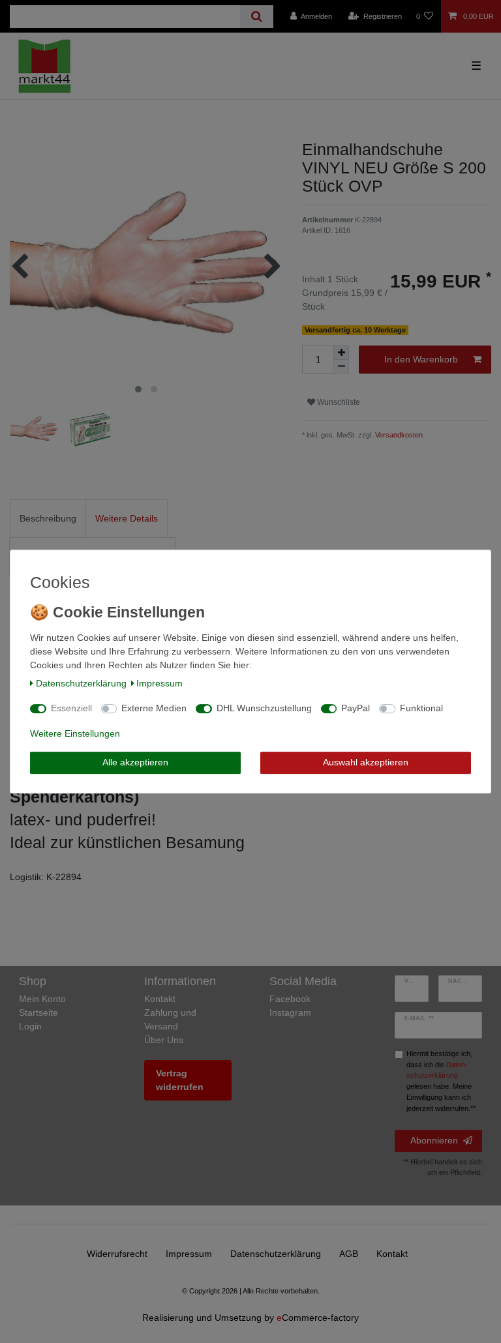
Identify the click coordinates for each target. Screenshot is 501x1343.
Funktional (421, 708)
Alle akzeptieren (135, 762)
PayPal (355, 708)
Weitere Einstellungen (75, 733)
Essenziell (71, 708)
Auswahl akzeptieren (365, 762)
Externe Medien (154, 708)
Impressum (159, 683)
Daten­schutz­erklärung (81, 683)
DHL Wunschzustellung (264, 708)
